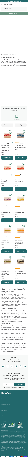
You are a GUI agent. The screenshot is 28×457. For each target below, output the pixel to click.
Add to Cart (7, 157)
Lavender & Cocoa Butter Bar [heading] (5, 211)
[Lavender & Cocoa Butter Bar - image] (7, 199)
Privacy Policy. (21, 387)
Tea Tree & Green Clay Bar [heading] (5, 274)
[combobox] (14, 9)
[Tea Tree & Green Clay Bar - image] (7, 261)
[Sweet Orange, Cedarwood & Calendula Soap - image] (7, 135)
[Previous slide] (1, 13)
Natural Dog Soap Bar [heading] (20, 273)
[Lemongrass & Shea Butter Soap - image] (21, 199)
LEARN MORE (14, 110)
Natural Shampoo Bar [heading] (20, 147)
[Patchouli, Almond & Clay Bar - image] (7, 168)
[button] (20, 4)
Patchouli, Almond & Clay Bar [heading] (6, 180)
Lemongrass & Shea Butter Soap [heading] (19, 211)
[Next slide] (26, 13)
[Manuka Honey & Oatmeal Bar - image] (21, 230)
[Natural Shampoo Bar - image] (21, 135)
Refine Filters (6, 125)
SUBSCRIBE (19, 384)
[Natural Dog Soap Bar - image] (21, 261)
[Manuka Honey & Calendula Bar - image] (21, 168)
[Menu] (1, 5)
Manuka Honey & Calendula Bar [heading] (19, 180)
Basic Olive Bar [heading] (5, 242)
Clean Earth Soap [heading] (5, 145)
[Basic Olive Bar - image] (7, 230)
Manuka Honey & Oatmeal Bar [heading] (19, 242)
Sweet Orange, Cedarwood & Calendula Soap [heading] (5, 149)
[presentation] (7, 150)
